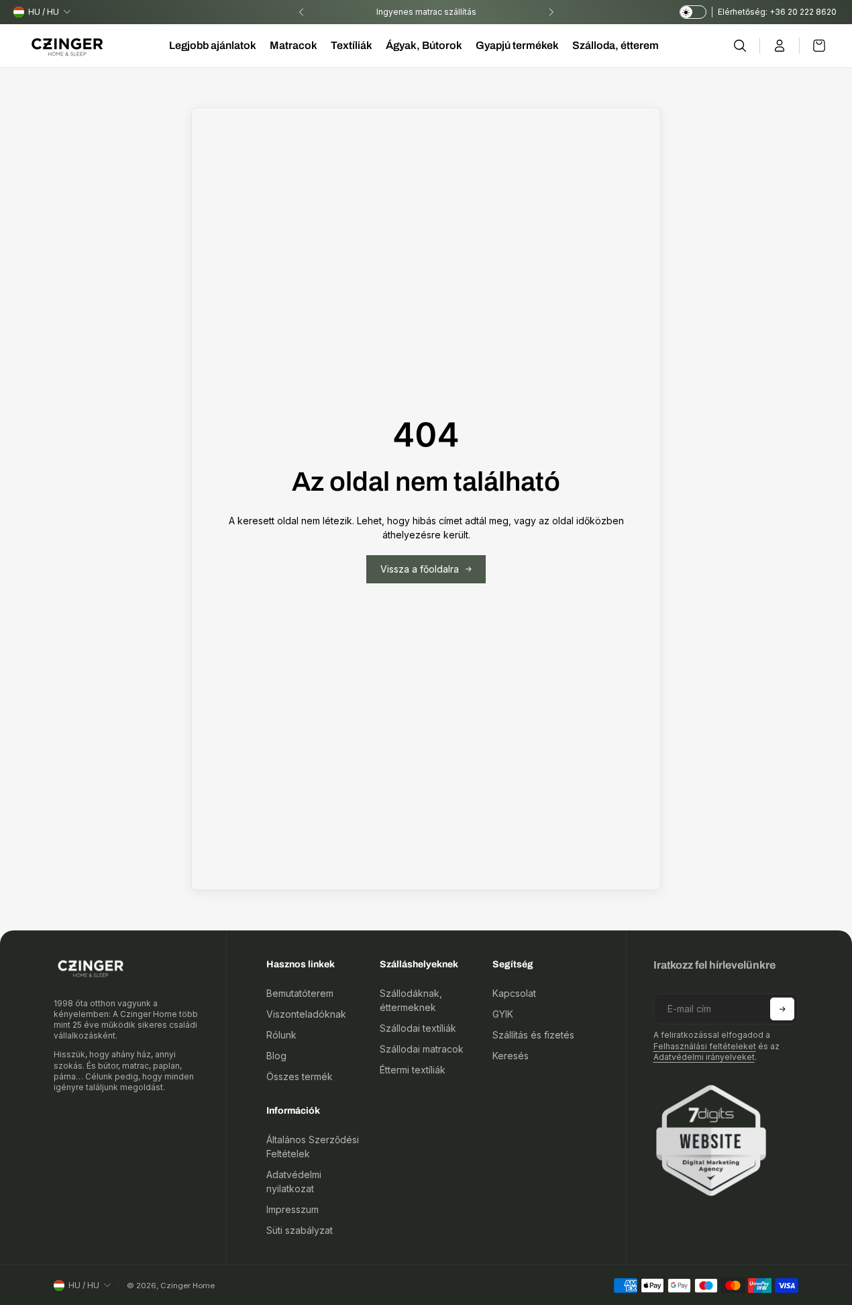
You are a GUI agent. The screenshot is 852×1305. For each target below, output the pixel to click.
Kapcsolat (514, 993)
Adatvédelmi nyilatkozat (293, 1181)
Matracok (293, 45)
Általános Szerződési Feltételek (312, 1146)
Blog (276, 1055)
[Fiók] (780, 46)
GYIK (502, 1014)
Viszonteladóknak (306, 1014)
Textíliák (351, 45)
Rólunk (281, 1035)
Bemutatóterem (299, 993)
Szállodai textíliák (418, 1028)
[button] (782, 1009)
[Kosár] (812, 46)
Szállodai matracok (422, 1049)
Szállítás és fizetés (533, 1035)
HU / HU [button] (43, 12)
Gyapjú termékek (517, 45)
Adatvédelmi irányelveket (704, 1057)
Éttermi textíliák (412, 1069)
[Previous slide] (301, 12)
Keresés (510, 1055)
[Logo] (67, 46)
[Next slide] (551, 12)
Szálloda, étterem (615, 45)
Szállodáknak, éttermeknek (411, 1000)
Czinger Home (187, 1285)
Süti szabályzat (299, 1230)
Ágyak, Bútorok (424, 45)
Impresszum (292, 1209)
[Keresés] (740, 46)
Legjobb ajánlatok (212, 45)
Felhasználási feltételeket (704, 1046)
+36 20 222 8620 (804, 12)
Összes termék (299, 1076)
